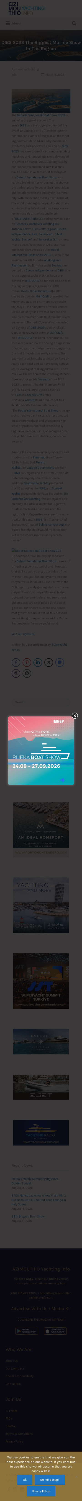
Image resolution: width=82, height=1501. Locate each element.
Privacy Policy (41, 1491)
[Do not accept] (76, 1476)
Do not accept (49, 1479)
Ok (25, 1479)
